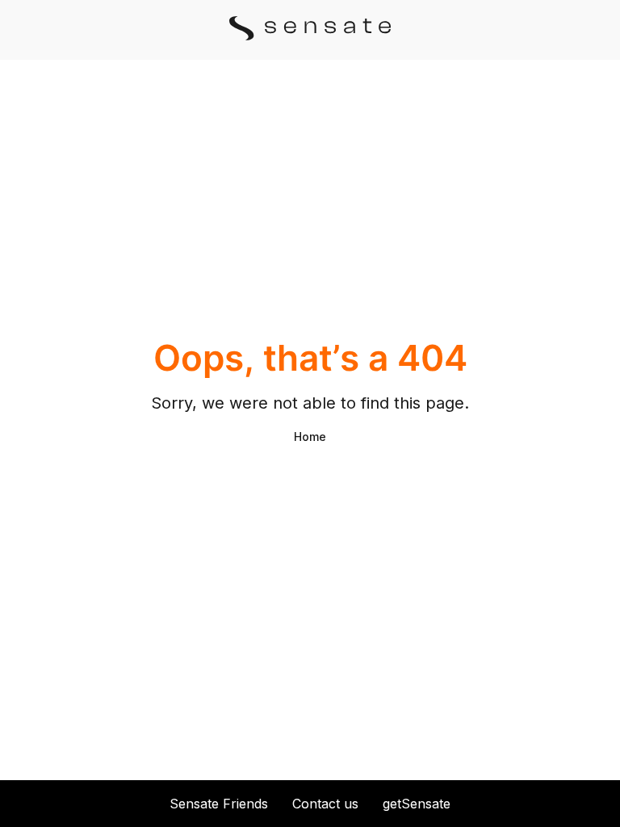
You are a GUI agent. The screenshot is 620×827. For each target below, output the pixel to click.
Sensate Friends (219, 803)
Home (310, 436)
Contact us (325, 803)
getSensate (416, 803)
